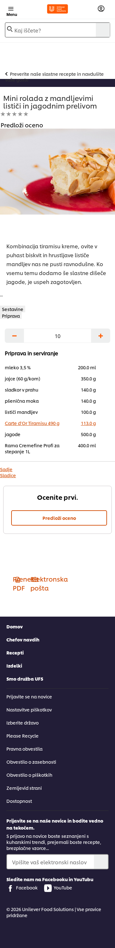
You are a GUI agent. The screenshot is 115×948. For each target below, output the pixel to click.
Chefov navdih (22, 639)
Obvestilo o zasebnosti (31, 762)
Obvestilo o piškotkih (29, 775)
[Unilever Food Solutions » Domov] (57, 9)
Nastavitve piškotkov (29, 709)
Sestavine (12, 309)
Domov (14, 626)
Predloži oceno (59, 518)
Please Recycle (22, 735)
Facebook (27, 887)
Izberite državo (22, 722)
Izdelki (14, 665)
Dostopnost (19, 801)
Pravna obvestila (24, 749)
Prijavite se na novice (29, 696)
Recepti (15, 652)
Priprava (11, 316)
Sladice (8, 475)
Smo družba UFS (24, 679)
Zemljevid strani (24, 788)
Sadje (6, 469)
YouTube (63, 887)
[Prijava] (101, 8)
